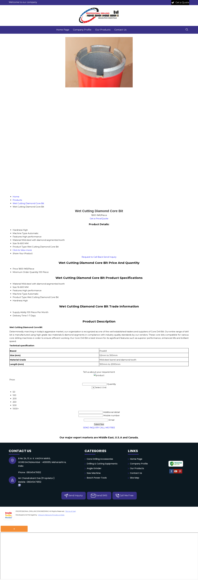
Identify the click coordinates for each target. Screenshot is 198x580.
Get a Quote (182, 2)
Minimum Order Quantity (25, 272)
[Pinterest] (180, 473)
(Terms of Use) (70, 511)
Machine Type (20, 294)
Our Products (103, 29)
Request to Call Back (92, 257)
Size (15, 287)
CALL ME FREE (107, 427)
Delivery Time (20, 315)
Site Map (134, 477)
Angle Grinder (94, 468)
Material (17, 283)
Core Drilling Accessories (100, 459)
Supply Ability (19, 312)
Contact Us (120, 29)
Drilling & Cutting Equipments (102, 463)
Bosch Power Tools (97, 477)
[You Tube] (176, 473)
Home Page (62, 29)
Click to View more (22, 250)
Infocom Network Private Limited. (51, 515)
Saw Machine (94, 473)
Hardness (17, 300)
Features (17, 290)
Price (15, 268)
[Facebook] (171, 473)
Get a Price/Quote (99, 218)
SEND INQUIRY (91, 427)
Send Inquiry (110, 257)
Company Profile (82, 29)
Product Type (20, 297)
